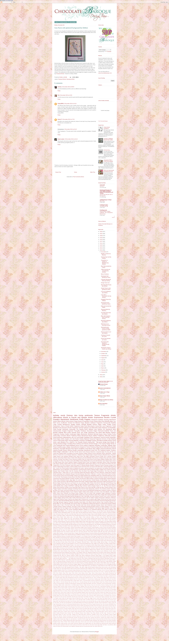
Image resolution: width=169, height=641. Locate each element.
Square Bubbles (101, 459)
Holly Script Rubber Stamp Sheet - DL (88, 596)
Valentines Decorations (67, 615)
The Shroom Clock (69, 530)
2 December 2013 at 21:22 (70, 129)
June (102, 361)
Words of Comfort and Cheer (107, 530)
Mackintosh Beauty (87, 435)
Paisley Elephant (84, 439)
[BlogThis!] (74, 77)
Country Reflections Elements (59, 536)
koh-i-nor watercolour (97, 468)
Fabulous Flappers (72, 462)
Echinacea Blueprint (102, 454)
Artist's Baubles (76, 511)
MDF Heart (58, 601)
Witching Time (100, 509)
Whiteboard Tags (96, 620)
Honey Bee (98, 426)
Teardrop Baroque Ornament (64, 521)
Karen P (60, 119)
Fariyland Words (62, 79)
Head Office (69, 596)
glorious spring (88, 468)
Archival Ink (71, 423)
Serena (93, 466)
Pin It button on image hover (6, 0)
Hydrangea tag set (83, 556)
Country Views (100, 474)
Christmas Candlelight (85, 440)
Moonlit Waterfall (65, 500)
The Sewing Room (82, 429)
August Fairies (71, 573)
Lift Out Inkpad (98, 599)
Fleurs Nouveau (57, 475)
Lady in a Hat (75, 599)
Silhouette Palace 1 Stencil (87, 542)
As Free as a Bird (99, 484)
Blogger (97, 631)
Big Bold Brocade (83, 574)
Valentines (60, 615)
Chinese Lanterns (62, 506)
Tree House (60, 490)
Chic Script (60, 580)
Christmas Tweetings (57, 525)
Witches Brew (62, 545)
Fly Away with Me (109, 451)
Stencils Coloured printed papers (98, 611)
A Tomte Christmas (90, 447)
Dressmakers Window (99, 592)
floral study (55, 624)
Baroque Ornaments (89, 533)
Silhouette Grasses (110, 435)
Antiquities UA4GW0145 (100, 522)
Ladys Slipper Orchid (99, 499)
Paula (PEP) (61, 103)
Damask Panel (77, 481)
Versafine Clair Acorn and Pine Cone (88, 615)
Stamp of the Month (87, 502)
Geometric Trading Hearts (107, 515)
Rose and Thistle (82, 432)
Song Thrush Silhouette (69, 519)
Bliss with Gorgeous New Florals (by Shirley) (105, 317)
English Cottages (99, 469)
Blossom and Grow (82, 457)
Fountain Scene (68, 487)
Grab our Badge (72, 22)
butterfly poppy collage (63, 447)
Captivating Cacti (61, 474)
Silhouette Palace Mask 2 (58, 519)
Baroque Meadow (90, 465)
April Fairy (83, 505)
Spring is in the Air (96, 463)
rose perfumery (110, 624)
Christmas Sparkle (56, 586)
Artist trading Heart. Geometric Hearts (90, 547)
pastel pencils (67, 568)
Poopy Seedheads (98, 607)
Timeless (113, 450)
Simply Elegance (83, 610)
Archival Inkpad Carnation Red (73, 571)
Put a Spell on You (71, 442)
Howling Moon (88, 537)
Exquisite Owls (85, 593)
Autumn (76, 573)
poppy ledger (99, 624)
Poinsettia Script (108, 508)
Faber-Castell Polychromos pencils (77, 497)
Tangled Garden (75, 424)
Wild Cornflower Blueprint (110, 478)
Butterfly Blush (56, 469)
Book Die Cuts (77, 577)
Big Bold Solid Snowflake (103, 574)
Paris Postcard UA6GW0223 (108, 604)
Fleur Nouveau (104, 553)
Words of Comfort (100, 503)
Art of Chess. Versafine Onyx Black (106, 571)
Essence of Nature (99, 457)
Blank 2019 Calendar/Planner (68, 577)
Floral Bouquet (110, 553)
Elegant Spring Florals (63, 497)
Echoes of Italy (106, 439)
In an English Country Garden (59, 598)
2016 (101, 243)
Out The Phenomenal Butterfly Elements (72, 604)
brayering (114, 621)
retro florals (61, 511)
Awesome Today (101, 573)
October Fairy (103, 539)
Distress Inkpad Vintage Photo (74, 590)
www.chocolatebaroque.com (105, 73)
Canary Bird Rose (74, 469)
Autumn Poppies (74, 533)
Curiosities (68, 536)
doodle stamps (94, 545)
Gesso (85, 595)
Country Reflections (104, 550)
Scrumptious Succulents (72, 453)
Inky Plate (93, 537)
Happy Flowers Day (62, 482)
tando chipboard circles (90, 568)
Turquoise (111, 614)
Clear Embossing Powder (58, 514)
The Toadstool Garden (104, 450)
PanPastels (92, 456)
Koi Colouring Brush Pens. (63, 599)
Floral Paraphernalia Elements (78, 515)
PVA (87, 604)
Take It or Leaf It (70, 472)
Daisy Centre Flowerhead (80, 506)
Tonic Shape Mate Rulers (81, 614)
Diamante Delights (109, 525)
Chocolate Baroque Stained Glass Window (100, 581)
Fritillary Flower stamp (68, 595)
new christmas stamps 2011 (70, 531)
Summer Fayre (100, 502)
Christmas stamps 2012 (72, 586)
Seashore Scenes (91, 453)
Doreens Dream (104, 384)
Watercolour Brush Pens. (58, 620)
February (103, 370)
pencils (60, 546)
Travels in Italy (99, 614)
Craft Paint (66, 514)
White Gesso (111, 565)
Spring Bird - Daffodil (111, 453)
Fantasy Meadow (95, 527)
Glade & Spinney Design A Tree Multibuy (101, 595)
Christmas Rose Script (58, 550)
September (104, 355)
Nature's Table (90, 559)
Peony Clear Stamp (97, 528)
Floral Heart (99, 481)
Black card (108, 576)
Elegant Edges (93, 481)
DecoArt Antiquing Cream (66, 552)
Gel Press (75, 595)
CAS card (103, 549)
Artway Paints (65, 573)
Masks (114, 491)
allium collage (85, 567)
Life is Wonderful (103, 475)
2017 (101, 241)
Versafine (72, 478)
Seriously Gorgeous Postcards (66, 502)
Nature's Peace (68, 459)
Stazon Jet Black (64, 611)
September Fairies (92, 562)
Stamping (114, 528)
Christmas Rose (106, 534)
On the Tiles (60, 477)
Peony (66, 607)
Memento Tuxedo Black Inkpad (67, 559)
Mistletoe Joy (70, 602)
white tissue (100, 626)
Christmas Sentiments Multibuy (109, 512)
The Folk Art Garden (64, 468)
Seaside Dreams (83, 442)
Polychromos (102, 561)
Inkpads (70, 598)
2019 (101, 237)
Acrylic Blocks (85, 570)
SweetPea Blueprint (109, 502)
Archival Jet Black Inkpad (62, 571)
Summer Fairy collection (103, 519)
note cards (89, 624)
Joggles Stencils (93, 598)
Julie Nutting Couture (106, 598)
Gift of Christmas (90, 595)
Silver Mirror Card (76, 610)
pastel (57, 546)
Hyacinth (55, 528)
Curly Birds (71, 514)
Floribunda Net (60, 445)
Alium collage (101, 494)
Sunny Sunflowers (62, 423)
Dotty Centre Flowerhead (107, 514)
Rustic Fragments (73, 427)
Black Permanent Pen (88, 576)
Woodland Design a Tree (71, 545)
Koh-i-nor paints (90, 499)
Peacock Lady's (102, 605)
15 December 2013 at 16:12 (71, 139)
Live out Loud (79, 482)
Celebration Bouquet (70, 474)
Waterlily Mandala (66, 620)
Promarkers (66, 608)
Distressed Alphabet (77, 592)
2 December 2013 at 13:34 (66, 95)
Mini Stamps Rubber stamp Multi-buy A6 (91, 539)
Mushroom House (112, 475)
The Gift (76, 543)
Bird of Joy (90, 460)
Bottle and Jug (90, 496)
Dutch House (65, 462)
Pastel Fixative (73, 605)
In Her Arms (113, 596)
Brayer (81, 577)
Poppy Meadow (85, 423)
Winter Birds (88, 521)
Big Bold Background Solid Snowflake (72, 574)
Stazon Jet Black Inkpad (72, 611)
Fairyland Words (60, 73)
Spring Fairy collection (94, 488)
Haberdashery (67, 437)
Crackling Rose (71, 443)
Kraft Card (71, 508)
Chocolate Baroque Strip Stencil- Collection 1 (86, 474)
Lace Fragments (107, 426)
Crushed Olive (68, 589)
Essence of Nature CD (85, 553)
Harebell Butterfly (86, 424)
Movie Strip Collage (94, 448)
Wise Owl (82, 484)
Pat (58, 95)
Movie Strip (77, 559)
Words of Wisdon (64, 621)
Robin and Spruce (57, 542)
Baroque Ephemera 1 (72, 454)
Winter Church (61, 567)
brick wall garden (87, 545)
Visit (103, 121)
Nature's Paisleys (83, 559)
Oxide (81, 604)
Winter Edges (57, 451)
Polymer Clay (91, 607)
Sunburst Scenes (61, 484)
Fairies (91, 553)
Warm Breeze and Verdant (111, 618)
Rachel (98, 482)
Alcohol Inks (98, 546)
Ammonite (78, 505)
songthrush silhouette (75, 626)
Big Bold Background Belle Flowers (60, 534)
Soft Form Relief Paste (90, 493)
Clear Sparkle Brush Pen (76, 525)
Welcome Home (104, 565)
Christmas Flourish (98, 496)
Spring (59, 611)
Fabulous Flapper (78, 491)
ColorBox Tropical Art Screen (69, 587)
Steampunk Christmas (110, 493)
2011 (101, 376)
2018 (101, 239)
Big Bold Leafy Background (92, 574)
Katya (82, 426)
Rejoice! (66, 562)
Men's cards (59, 602)
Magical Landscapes (97, 462)
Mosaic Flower (106, 462)
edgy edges (72, 480)
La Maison (70, 599)
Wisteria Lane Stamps (107, 620)
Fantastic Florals (87, 536)
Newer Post (58, 172)
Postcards (62, 562)
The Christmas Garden (105, 488)
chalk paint (76, 623)
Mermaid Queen (98, 434)
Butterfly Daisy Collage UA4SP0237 (65, 485)
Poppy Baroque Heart (106, 607)
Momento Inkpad (87, 602)
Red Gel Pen (77, 608)
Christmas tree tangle (75, 550)
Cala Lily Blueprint (64, 469)
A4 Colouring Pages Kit (78, 546)
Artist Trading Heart (108, 494)
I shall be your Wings (78, 475)
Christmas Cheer (89, 534)
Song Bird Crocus (112, 610)
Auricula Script (86, 490)
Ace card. (85, 546)
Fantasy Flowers (96, 553)
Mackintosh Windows (87, 434)
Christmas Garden (86, 485)
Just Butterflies (112, 427)
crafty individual (96, 623)
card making (106, 521)
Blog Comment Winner (64, 435)
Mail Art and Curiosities (72, 601)
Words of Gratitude (73, 468)
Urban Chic (80, 503)
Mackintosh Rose (64, 601)
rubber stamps (58, 522)
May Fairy (62, 459)
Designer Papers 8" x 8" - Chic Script (97, 525)
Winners (55, 454)
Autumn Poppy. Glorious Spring (91, 573)
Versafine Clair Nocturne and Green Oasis (82, 617)
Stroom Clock (67, 564)
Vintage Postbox (112, 543)
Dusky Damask (71, 432)
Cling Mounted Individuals (105, 586)
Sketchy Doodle (90, 610)
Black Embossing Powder (62, 576)
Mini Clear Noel (65, 602)
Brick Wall (85, 577)
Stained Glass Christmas (106, 528)
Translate (109, 51)
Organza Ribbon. (112, 559)
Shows (64, 610)
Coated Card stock (61, 481)
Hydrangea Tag (108, 596)
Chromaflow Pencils (66, 525)
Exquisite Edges (101, 451)
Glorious (114, 457)
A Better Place (64, 570)
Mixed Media (76, 602)
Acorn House (79, 490)
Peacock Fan (73, 561)
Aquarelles (55, 571)
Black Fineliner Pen (80, 576)
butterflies (55, 623)
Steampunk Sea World (95, 432)
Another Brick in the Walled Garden (87, 522)
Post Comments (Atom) (78, 176)
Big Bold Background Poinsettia (109, 524)
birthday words (59, 415)
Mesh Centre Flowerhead (77, 539)
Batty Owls (113, 547)
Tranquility (77, 431)
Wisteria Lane (93, 429)
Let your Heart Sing (88, 487)
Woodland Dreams (64, 480)
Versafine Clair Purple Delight (78, 565)
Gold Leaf (62, 596)
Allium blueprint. (60, 533)
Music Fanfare (107, 434)
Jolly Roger (97, 537)
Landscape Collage (90, 516)
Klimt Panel (108, 556)
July (102, 359)
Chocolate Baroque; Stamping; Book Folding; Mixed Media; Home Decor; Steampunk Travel (86, 583)
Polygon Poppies (57, 488)
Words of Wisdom (109, 509)
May (102, 363)
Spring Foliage (106, 443)
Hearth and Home (75, 556)
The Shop (63, 530)
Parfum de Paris (63, 540)
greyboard (63, 624)
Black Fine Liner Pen (72, 576)
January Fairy (86, 598)
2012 (101, 374)
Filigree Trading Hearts (67, 515)
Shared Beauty (109, 482)
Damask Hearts (88, 589)
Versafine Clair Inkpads (57, 617)
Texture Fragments (101, 415)
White (71, 620)
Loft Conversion (110, 599)
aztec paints (89, 621)
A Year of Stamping (68, 511)
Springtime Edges (100, 493)
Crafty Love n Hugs (104, 392)
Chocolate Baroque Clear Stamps (101, 460)
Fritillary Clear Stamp (80, 555)
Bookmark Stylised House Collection (92, 549)
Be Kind (89, 511)
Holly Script (81, 487)
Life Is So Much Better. (66, 528)
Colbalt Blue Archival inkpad (58, 587)
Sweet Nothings (70, 543)
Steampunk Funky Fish (90, 450)
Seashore (60, 610)
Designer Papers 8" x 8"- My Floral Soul (101, 485)
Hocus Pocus (80, 445)
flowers (99, 545)
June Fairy (102, 491)
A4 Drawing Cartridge (72, 570)
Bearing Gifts (97, 533)
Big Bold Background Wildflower (74, 534)
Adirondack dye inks (91, 546)
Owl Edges (86, 456)
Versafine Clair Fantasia (111, 615)
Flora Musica (75, 448)
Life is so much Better (77, 437)
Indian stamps (67, 516)
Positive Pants (103, 540)
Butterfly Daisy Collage (83, 454)
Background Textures (109, 522)
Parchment (98, 604)
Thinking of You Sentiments (90, 509)
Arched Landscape (91, 505)
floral (112, 567)
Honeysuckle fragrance (100, 596)
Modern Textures (74, 528)
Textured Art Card (110, 612)
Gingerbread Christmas (90, 555)
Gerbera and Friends (82, 443)
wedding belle (65, 546)
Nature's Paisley (86, 500)
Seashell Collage (83, 453)
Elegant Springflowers (75, 553)
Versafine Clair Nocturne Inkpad (65, 565)
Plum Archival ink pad (79, 607)
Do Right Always (57, 462)
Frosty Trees (89, 462)
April (102, 365)
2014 (101, 248)
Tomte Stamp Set (100, 564)
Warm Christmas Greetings (97, 478)
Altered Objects (56, 547)
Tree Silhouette (105, 614)
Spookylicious (78, 519)
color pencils (67, 490)
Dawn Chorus (112, 460)
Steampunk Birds (70, 79)
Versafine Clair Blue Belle (101, 615)
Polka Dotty (86, 607)
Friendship (57, 537)
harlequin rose (88, 427)
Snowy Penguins (79, 493)
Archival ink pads (67, 533)
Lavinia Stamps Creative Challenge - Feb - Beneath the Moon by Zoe (106, 213)
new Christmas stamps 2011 (81, 624)
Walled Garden (82, 521)
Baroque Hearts (100, 505)
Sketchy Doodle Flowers (60, 450)
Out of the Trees (110, 539)
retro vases (78, 531)
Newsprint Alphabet (97, 559)
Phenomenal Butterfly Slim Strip (93, 561)
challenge (80, 623)
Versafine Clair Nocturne (80, 478)
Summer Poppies (73, 564)
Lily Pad (114, 499)
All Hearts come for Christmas (103, 570)
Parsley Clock (93, 482)
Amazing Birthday (74, 440)
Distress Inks (72, 415)
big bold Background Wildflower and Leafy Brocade (102, 621)
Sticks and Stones (99, 477)
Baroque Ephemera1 (106, 547)
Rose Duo (103, 482)
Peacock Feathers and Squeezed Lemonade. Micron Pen (88, 605)
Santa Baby (64, 488)
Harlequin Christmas (80, 537)
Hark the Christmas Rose (75, 471)
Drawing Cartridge (108, 465)
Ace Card (78, 480)
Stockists (106, 611)
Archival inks (70, 547)
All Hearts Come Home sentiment (109, 546)
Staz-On (62, 564)
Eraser (81, 593)
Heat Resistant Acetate (76, 596)
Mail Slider (92, 601)
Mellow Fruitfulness (98, 435)
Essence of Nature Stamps (102, 506)
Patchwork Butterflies (88, 528)
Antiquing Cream (113, 570)
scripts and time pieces (75, 568)
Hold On (73, 466)
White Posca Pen (81, 620)
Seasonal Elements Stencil (108, 448)
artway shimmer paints (82, 621)
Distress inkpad (110, 552)
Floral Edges (56, 439)
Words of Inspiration (83, 421)
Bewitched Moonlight (65, 496)
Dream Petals (107, 474)
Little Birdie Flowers (109, 558)
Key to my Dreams (71, 482)
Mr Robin (61, 518)
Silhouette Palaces (100, 453)
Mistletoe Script (93, 508)
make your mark (60, 568)
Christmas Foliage (82, 584)
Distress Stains (60, 592)
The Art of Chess (69, 484)
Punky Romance (63, 427)
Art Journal (83, 480)
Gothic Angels (65, 439)
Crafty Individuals (70, 481)
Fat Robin (113, 474)
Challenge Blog (78, 485)
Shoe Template (112, 518)
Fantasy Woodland (97, 440)
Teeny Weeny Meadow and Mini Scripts (98, 612)
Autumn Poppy (73, 421)
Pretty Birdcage (108, 500)
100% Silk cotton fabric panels (104, 531)
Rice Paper (94, 608)
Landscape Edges (75, 434)
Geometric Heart (80, 595)
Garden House (86, 491)
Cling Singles (113, 586)
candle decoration (64, 623)
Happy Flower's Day (58, 456)
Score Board (77, 562)
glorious (59, 624)
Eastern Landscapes (57, 515)
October (103, 353)
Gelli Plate (99, 515)
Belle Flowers (104, 511)
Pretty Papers (113, 607)
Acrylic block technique (92, 570)
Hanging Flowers (109, 555)
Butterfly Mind (63, 432)
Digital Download (56, 590)
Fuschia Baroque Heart (65, 537)
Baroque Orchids (100, 480)
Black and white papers (73, 512)
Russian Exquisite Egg (92, 518)
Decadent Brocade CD (96, 589)
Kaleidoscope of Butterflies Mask (91, 475)
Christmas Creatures (106, 490)
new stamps (105, 468)
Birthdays (84, 534)
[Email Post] (70, 77)
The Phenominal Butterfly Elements (88, 564)
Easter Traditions (85, 481)
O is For (55, 477)
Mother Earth (73, 500)
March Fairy (87, 471)
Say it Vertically (108, 456)
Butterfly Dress (90, 457)
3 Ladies (70, 546)
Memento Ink (56, 518)
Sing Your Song (85, 459)
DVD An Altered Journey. (80, 589)
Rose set (89, 466)
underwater (64, 451)
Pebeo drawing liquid (61, 607)
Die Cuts (98, 552)
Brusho (111, 577)
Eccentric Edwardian (110, 437)
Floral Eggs (93, 536)
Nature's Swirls (111, 602)
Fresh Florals (94, 515)
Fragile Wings (60, 466)
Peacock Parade (99, 456)
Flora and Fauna (108, 457)
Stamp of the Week (106, 463)
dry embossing (103, 623)
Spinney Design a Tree (106, 542)
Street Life (111, 611)
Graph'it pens (73, 537)
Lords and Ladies (57, 500)
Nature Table (86, 482)
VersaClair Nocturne (78, 530)
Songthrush (55, 611)
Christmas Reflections (97, 534)
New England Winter (62, 453)
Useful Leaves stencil (66, 494)
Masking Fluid (69, 539)
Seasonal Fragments (96, 439)
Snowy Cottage (97, 542)
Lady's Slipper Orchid (80, 516)
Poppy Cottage (56, 562)
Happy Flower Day (67, 556)
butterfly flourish (60, 531)
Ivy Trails (59, 528)
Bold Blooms (107, 447)
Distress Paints (103, 552)
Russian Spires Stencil (66, 542)
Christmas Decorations (97, 512)
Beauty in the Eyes (112, 533)
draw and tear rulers (106, 567)
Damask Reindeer (91, 506)
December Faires (104, 589)
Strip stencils (64, 543)
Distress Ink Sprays (64, 590)
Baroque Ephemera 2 (91, 451)
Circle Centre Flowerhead (110, 496)
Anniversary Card (63, 547)
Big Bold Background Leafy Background (93, 524)
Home (57, 22)
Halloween (107, 497)
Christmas (83, 431)
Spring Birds (83, 519)
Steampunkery (57, 431)
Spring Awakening (108, 466)
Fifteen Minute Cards (63, 421)
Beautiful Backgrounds (109, 573)
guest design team (104, 442)
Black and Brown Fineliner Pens (99, 576)
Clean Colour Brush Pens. (95, 586)
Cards (114, 505)
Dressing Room (92, 592)
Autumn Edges (97, 424)
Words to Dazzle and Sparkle (75, 417)
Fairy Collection (104, 593)
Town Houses (74, 503)
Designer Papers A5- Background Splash (87, 552)
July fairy (102, 537)
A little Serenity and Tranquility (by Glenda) (105, 271)
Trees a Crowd (65, 426)
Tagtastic (110, 445)
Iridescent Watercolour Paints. (78, 598)
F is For (111, 506)
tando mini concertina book (85, 626)
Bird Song (110, 574)
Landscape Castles (81, 599)
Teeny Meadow (87, 612)
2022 (101, 231)
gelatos (102, 545)
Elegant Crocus (69, 491)
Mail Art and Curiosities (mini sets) (83, 601)
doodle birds (83, 472)
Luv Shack (96, 516)
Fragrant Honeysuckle (108, 481)
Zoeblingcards (103, 210)
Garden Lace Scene (95, 491)
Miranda (77, 423)
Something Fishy (77, 488)
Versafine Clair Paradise (105, 617)
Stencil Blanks (88, 611)
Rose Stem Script (111, 471)
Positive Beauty (96, 540)
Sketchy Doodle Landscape (75, 450)
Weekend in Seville (97, 565)
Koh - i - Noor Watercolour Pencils (72, 558)
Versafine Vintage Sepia (60, 618)
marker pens (67, 624)
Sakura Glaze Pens (112, 608)
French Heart (88, 515)
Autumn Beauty (81, 573)
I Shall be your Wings (73, 499)
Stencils (94, 502)
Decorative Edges (92, 431)
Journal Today (99, 598)
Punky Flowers (94, 421)
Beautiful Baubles (103, 533)
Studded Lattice (108, 459)
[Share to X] (75, 77)
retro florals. (105, 624)
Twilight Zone (96, 543)
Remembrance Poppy (111, 540)
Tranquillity (94, 614)
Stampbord (58, 543)
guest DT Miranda (81, 465)
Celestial (55, 506)
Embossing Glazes (75, 593)
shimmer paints (66, 626)
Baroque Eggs (89, 472)
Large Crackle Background (61, 424)
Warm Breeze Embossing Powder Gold (98, 618)
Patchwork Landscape (68, 429)
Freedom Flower (65, 471)
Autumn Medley (83, 460)
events (107, 623)
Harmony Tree (56, 459)
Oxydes (84, 604)
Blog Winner (99, 447)
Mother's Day (93, 602)
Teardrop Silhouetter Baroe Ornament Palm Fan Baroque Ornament (69, 612)
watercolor (85, 531)
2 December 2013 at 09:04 (68, 86)
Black (56, 576)
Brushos (90, 512)
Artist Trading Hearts (77, 547)
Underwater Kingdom (74, 521)
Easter (114, 514)
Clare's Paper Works (105, 395)
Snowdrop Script (78, 502)
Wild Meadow (106, 432)
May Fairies (102, 201)
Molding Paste (81, 602)
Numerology (113, 462)
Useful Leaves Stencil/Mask (73, 460)
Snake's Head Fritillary (101, 562)
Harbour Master (59, 516)
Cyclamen (73, 589)
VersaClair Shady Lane (76, 615)
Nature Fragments (89, 445)
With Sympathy (68, 567)
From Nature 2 (67, 466)
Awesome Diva (82, 533)
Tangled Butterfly (56, 530)
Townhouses (88, 614)
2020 (101, 235)
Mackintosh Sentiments (69, 419)
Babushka (95, 427)
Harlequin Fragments (96, 423)
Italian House (78, 466)
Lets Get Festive (108, 499)
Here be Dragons (64, 508)
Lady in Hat (72, 516)
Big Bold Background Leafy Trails (78, 496)
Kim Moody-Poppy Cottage (100, 556)
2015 (101, 246)
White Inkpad (75, 620)
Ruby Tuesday (105, 608)
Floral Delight (70, 475)
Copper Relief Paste (79, 587)
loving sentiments (86, 415)
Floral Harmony (60, 487)
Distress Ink (101, 429)
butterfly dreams (107, 440)
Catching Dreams (82, 469)
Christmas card (70, 506)
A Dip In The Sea (64, 505)
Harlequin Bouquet (68, 456)
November (103, 351)
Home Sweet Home (78, 456)
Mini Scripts (96, 487)
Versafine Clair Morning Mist (68, 617)
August (103, 357)
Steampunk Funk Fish (89, 477)
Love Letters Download (61, 539)
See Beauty (72, 493)
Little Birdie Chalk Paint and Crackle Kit (96, 558)
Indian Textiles (107, 424)
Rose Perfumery (64, 493)
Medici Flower (56, 493)
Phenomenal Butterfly (81, 561)
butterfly (58, 623)
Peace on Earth (83, 518)
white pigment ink (110, 568)
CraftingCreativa (104, 204)
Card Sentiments (108, 505)
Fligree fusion (59, 595)
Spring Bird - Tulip (93, 442)
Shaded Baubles (81, 463)
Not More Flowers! (104, 487)
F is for (82, 536)
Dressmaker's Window (69, 527)
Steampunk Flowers (81, 611)
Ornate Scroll (61, 604)
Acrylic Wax (72, 505)
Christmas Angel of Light (110, 549)
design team (73, 490)
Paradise (94, 604)
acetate (76, 621)
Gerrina (59, 86)
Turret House (61, 457)
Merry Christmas (105, 274)
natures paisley (73, 624)
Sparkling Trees (88, 437)
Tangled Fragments (67, 431)
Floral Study (104, 536)
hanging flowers (108, 545)
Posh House (60, 509)
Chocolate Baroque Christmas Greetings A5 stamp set (93, 580)
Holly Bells (75, 487)
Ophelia (65, 518)
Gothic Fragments (75, 426)
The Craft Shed (103, 403)
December (103, 251)
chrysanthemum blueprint (78, 447)
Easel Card (111, 592)
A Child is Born (74, 457)
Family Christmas (87, 527)
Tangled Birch (56, 465)
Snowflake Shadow (105, 610)
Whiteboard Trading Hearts (89, 503)
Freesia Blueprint (70, 445)
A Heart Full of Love (62, 454)
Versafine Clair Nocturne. (95, 617)
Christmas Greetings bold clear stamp (108, 584)
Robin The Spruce (72, 463)
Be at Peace (96, 472)
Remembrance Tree (102, 471)
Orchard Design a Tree (95, 443)
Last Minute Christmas (90, 599)
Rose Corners (99, 608)
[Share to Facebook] (76, 77)
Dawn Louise (61, 139)
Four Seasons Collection (69, 555)
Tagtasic (79, 564)
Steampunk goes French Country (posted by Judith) (105, 328)
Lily (83, 471)
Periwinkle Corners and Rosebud (86, 540)
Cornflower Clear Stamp (94, 550)
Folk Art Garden (90, 497)
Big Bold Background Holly (59, 549)
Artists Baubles (59, 573)
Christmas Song (66, 550)
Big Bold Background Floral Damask (77, 524)
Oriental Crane (112, 487)
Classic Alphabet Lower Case (83, 586)
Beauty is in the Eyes (96, 511)
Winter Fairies (56, 480)
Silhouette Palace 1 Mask (59, 472)
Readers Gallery (71, 608)
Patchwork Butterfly (103, 431)
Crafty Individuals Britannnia (88, 587)
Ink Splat (67, 598)
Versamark (76, 472)
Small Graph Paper (62, 440)
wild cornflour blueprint (93, 531)
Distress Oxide (83, 590)
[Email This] (73, 77)
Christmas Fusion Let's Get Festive (94, 584)
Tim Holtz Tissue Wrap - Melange (69, 614)
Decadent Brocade (57, 552)
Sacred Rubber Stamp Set (103, 518)
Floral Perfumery (58, 437)
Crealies (55, 497)
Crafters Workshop (61, 491)
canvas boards (70, 623)
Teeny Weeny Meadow (64, 478)
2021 (101, 233)
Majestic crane (108, 491)
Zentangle (72, 621)
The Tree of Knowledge (64, 503)
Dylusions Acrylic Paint (66, 553)
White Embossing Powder (94, 530)
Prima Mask (55, 608)
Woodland (114, 620)
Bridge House (107, 480)
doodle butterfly (74, 494)
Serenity (80, 427)
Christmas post (113, 534)
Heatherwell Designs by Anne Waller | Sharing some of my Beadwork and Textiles (106, 192)
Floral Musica (99, 536)
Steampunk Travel (98, 437)
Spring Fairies (88, 463)
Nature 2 (106, 602)
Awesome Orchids (90, 480)
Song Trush (109, 562)
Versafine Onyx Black (104, 543)
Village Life (76, 484)
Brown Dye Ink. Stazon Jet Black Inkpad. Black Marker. (98, 577)
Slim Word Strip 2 (80, 477)
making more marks (83, 494)
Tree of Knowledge (108, 564)
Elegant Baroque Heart (62, 593)
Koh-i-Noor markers (84, 558)
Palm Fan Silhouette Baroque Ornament (61, 561)
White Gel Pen (56, 545)
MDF (60, 559)
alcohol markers (80, 545)
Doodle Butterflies (98, 514)
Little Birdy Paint (104, 599)
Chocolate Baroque (65, 448)
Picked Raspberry (71, 607)
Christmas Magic (62, 443)
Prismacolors (60, 608)
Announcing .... (107, 150)
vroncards (102, 184)
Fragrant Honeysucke (99, 497)
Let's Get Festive (74, 439)
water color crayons (94, 626)
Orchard (57, 604)
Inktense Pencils (90, 556)
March (102, 368)
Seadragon (70, 488)
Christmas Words (64, 586)
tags (82, 531)
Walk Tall (88, 478)
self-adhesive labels (93, 494)
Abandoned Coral (79, 570)
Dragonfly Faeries (85, 592)
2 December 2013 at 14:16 (70, 103)
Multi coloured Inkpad (101, 602)
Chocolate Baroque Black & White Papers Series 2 (73, 580)
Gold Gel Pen (57, 596)
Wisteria (101, 620)
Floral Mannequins (89, 426)
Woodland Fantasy (56, 621)
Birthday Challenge (63, 22)
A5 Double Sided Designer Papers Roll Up (71, 522)
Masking (114, 516)
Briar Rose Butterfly (103, 421)
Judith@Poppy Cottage (106, 199)
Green (65, 596)
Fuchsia (101, 527)
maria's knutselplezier (105, 388)
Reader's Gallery (64, 463)
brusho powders (108, 503)
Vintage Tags (87, 618)
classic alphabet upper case (87, 623)
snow (70, 626)
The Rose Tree (62, 460)
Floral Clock (64, 475)
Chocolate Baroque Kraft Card (85, 581)
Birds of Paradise (80, 549)
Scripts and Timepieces (76, 542)
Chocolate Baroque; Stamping (62, 583)
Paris (101, 604)
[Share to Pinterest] (78, 77)
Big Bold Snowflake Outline (71, 549)
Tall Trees (113, 463)
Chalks (57, 580)
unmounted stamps (99, 568)
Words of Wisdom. (75, 567)
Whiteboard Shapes (89, 620)
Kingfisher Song (83, 448)
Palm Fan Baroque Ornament (97, 500)
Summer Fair (107, 477)
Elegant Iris (69, 593)
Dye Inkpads (106, 592)
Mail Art (88, 508)
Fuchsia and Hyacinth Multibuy (109, 527)
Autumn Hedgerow (84, 511)
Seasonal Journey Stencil (69, 477)
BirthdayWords (65, 512)
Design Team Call (105, 282)
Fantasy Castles (64, 434)
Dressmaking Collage (79, 527)
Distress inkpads (91, 469)
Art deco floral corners (94, 571)
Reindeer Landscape (101, 445)
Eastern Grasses (93, 454)
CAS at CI (102, 186)
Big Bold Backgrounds (95, 490)
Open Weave (56, 463)
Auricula (100, 547)
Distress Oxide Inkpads (75, 536)
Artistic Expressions (95, 417)
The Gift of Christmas (65, 465)
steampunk (82, 568)
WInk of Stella (86, 530)
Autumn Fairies (82, 451)
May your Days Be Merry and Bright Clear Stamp (104, 601)
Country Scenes (112, 550)
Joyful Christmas (82, 499)
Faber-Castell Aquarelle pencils (95, 593)
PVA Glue (90, 604)
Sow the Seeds (84, 488)
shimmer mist (59, 626)
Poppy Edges (93, 471)
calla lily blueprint (91, 567)
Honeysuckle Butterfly (109, 423)
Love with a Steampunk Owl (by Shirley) (106, 296)
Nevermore (84, 466)
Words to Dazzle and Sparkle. (97, 521)
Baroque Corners (108, 484)
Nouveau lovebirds (77, 459)
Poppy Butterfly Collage (111, 561)
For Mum (110, 536)
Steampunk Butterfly (97, 419)
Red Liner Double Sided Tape (86, 608)
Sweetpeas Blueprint (78, 509)
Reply (59, 90)
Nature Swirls (79, 500)
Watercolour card (88, 565)
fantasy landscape (112, 623)
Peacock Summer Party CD (73, 540)
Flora (63, 595)
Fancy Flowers (107, 469)
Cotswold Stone (85, 525)
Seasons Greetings (84, 562)
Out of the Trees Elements (73, 518)
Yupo (80, 567)
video (105, 568)
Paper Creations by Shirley (106, 399)
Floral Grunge (57, 429)
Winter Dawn (67, 457)
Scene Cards (55, 610)
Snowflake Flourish (97, 610)
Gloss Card (111, 595)
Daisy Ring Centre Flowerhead (80, 514)
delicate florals (98, 567)
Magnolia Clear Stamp (80, 508)
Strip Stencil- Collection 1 (92, 519)
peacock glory (94, 624)
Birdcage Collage (104, 472)
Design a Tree (75, 552)
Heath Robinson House (62, 499)
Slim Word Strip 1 (99, 466)
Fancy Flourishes (112, 454)
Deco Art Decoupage (112, 589)
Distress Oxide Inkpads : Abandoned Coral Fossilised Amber (98, 590)
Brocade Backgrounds (83, 512)
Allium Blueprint (112, 468)
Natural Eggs (101, 508)
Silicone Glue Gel (68, 610)
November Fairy (105, 559)
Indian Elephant (102, 427)
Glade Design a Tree (100, 555)
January (103, 372)
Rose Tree (66, 509)
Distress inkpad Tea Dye (68, 592)
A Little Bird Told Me (73, 451)
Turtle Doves (73, 465)
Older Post (92, 172)
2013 (101, 250)
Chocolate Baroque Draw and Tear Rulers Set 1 (70, 581)
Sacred (70, 509)
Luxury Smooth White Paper (105, 516)
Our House (81, 528)
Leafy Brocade (108, 537)
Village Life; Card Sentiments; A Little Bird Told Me (75, 618)
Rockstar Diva (71, 562)
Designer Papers (90, 514)
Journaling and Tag (104, 206)
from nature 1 (81, 468)
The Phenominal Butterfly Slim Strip (85, 543)
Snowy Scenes (93, 459)
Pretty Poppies (84, 419)
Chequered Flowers (99, 465)
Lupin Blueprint (61, 442)
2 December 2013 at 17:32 (68, 119)
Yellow (69, 621)
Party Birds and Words (66, 605)
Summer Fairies (57, 494)
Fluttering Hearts (76, 435)
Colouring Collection (84, 550)
